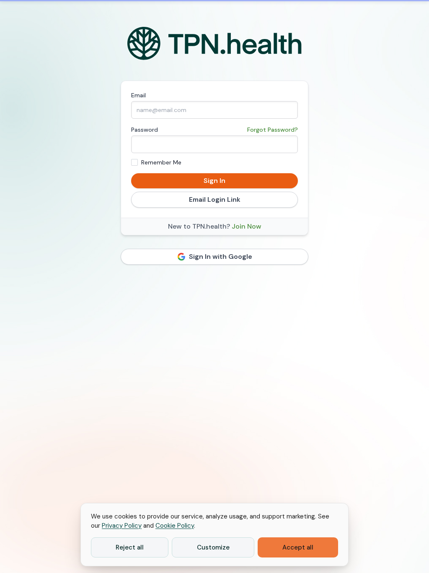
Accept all (297, 547)
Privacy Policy (122, 525)
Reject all (130, 547)
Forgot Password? (272, 129)
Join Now (246, 226)
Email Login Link (214, 199)
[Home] (214, 43)
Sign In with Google (220, 256)
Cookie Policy (174, 525)
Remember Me (161, 162)
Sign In (214, 180)
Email (138, 95)
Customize (213, 547)
